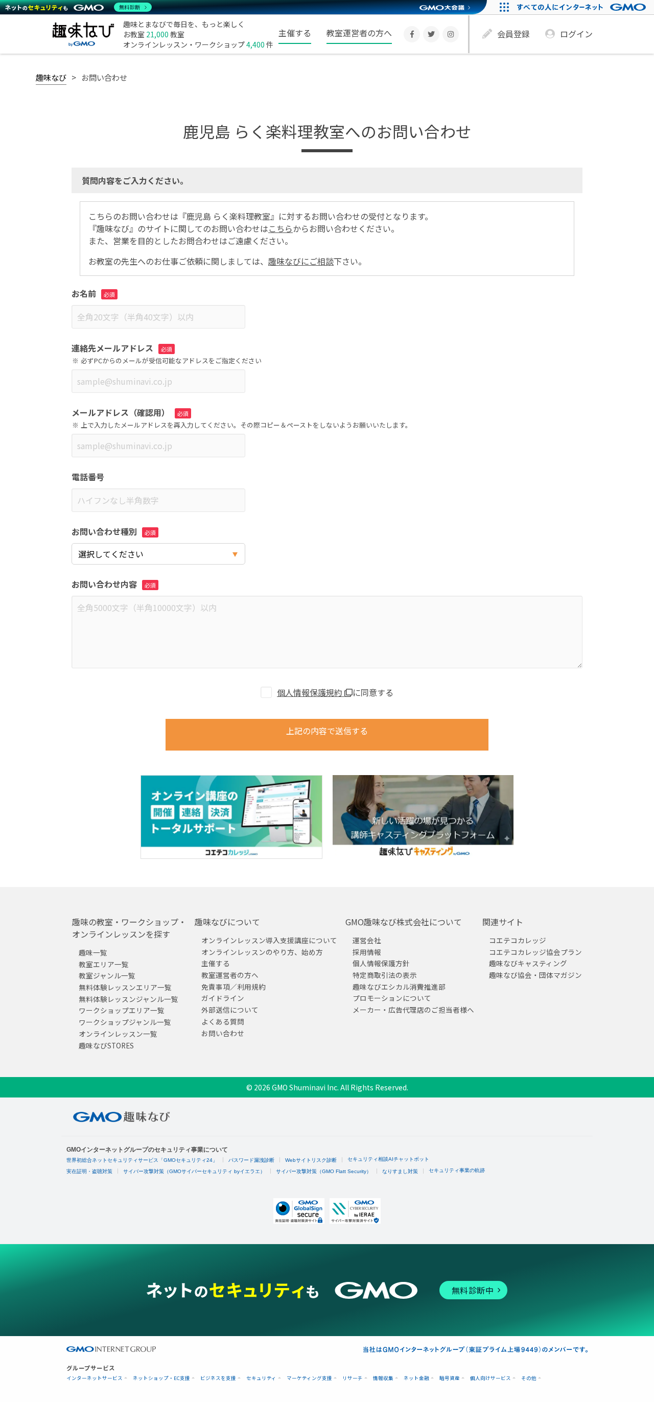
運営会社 (367, 940)
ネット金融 (416, 1378)
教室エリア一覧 (104, 964)
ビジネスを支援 (218, 1378)
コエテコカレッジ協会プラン (535, 952)
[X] (431, 34)
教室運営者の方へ (359, 33)
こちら (280, 228)
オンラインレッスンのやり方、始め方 (262, 952)
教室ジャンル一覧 (107, 975)
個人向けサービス (490, 1378)
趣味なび (51, 77)
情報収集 (383, 1378)
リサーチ (352, 1378)
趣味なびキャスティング (528, 963)
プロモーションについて (392, 998)
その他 (528, 1378)
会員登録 (513, 34)
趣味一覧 (93, 952)
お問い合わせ (222, 1032)
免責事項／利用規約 (233, 987)
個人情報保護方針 (381, 963)
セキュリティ (261, 1378)
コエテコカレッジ (517, 940)
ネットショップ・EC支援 (161, 1378)
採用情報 (367, 952)
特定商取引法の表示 (385, 975)
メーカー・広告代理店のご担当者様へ (413, 1009)
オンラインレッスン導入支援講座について (269, 940)
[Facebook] (412, 34)
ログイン (576, 34)
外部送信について (230, 1009)
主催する (294, 33)
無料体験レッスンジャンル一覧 (128, 999)
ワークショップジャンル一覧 (125, 1022)
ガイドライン (222, 998)
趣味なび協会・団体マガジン (535, 975)
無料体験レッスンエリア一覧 (125, 987)
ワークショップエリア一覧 (122, 1010)
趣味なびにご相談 (301, 261)
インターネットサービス (94, 1378)
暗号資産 (449, 1378)
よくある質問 (222, 1021)
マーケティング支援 (309, 1378)
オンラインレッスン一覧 (118, 1034)
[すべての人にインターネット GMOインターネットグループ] (582, 7)
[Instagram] (450, 34)
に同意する (335, 692)
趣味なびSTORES (106, 1045)
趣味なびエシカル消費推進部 (399, 987)
